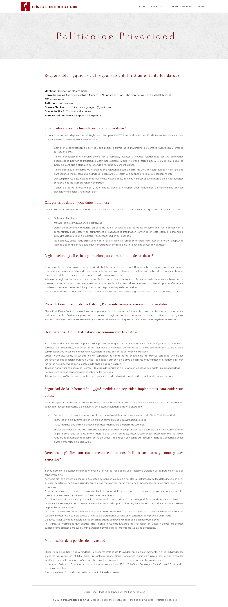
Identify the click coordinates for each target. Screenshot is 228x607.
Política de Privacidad (110, 592)
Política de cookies (166, 599)
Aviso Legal (90, 592)
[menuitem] (143, 6)
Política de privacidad (141, 599)
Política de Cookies (134, 592)
